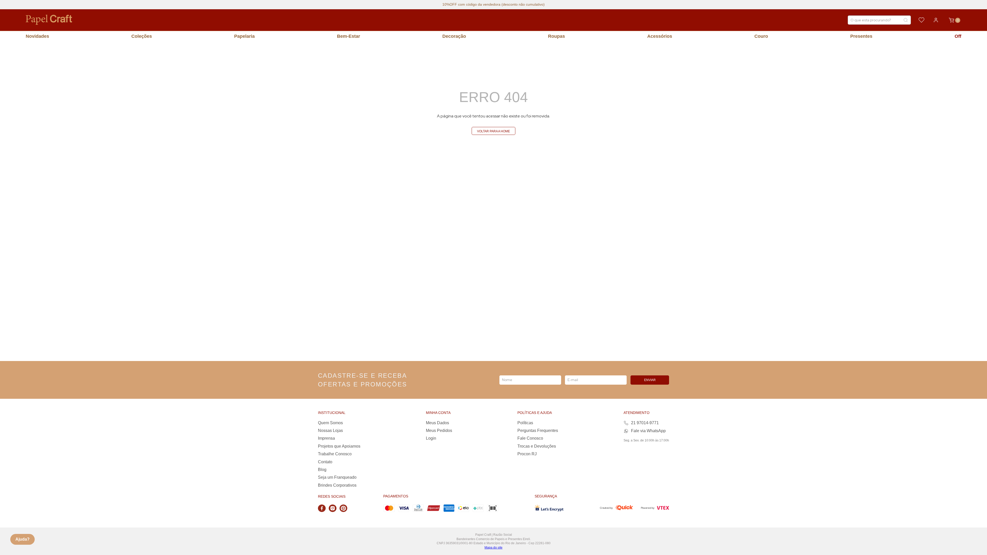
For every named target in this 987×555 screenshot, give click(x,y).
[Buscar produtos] (905, 20)
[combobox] (879, 20)
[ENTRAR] (936, 20)
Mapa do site (493, 547)
